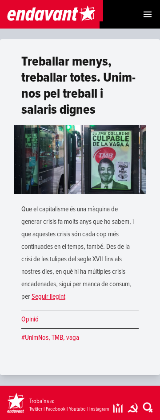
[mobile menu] (147, 14)
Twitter (35, 409)
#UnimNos (34, 337)
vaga (72, 337)
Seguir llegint (48, 296)
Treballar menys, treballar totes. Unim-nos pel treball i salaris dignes (78, 85)
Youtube (77, 409)
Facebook (55, 409)
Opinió (30, 319)
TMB (57, 337)
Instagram (99, 409)
